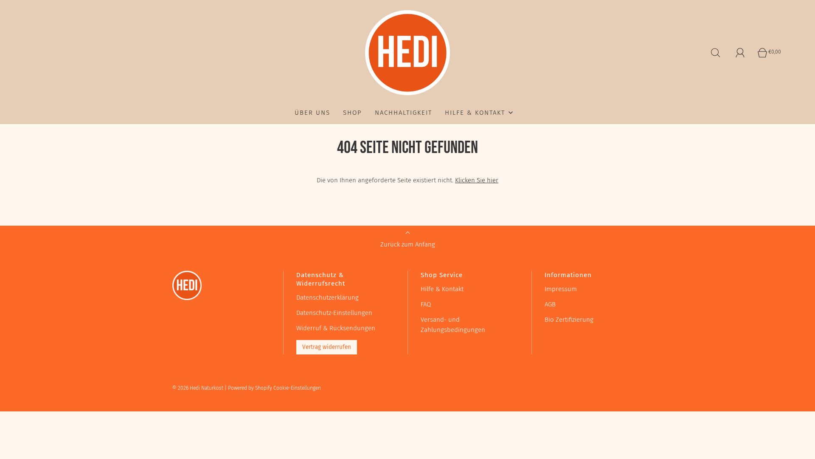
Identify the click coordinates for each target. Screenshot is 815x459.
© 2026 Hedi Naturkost (197, 388)
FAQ (426, 304)
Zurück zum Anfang (407, 244)
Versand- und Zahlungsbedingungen (453, 325)
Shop (352, 112)
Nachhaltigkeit (403, 112)
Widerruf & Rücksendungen (335, 328)
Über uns (312, 112)
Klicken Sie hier (476, 180)
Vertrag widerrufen (326, 347)
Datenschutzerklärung (327, 297)
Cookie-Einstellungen (297, 388)
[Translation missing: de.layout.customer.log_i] (740, 52)
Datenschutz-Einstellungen (334, 313)
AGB (550, 304)
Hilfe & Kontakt (442, 289)
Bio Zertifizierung (569, 319)
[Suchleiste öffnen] (715, 53)
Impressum (561, 289)
